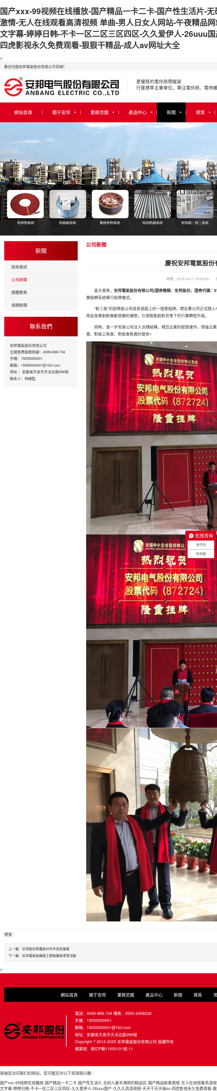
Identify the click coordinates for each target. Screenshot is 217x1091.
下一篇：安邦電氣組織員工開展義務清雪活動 (42, 955)
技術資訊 (19, 266)
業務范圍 (99, 112)
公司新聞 (19, 279)
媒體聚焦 (19, 292)
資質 (200, 112)
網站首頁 (23, 112)
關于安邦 (61, 112)
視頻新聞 (19, 305)
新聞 (171, 112)
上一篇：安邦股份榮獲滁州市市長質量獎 (39, 948)
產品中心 (138, 112)
